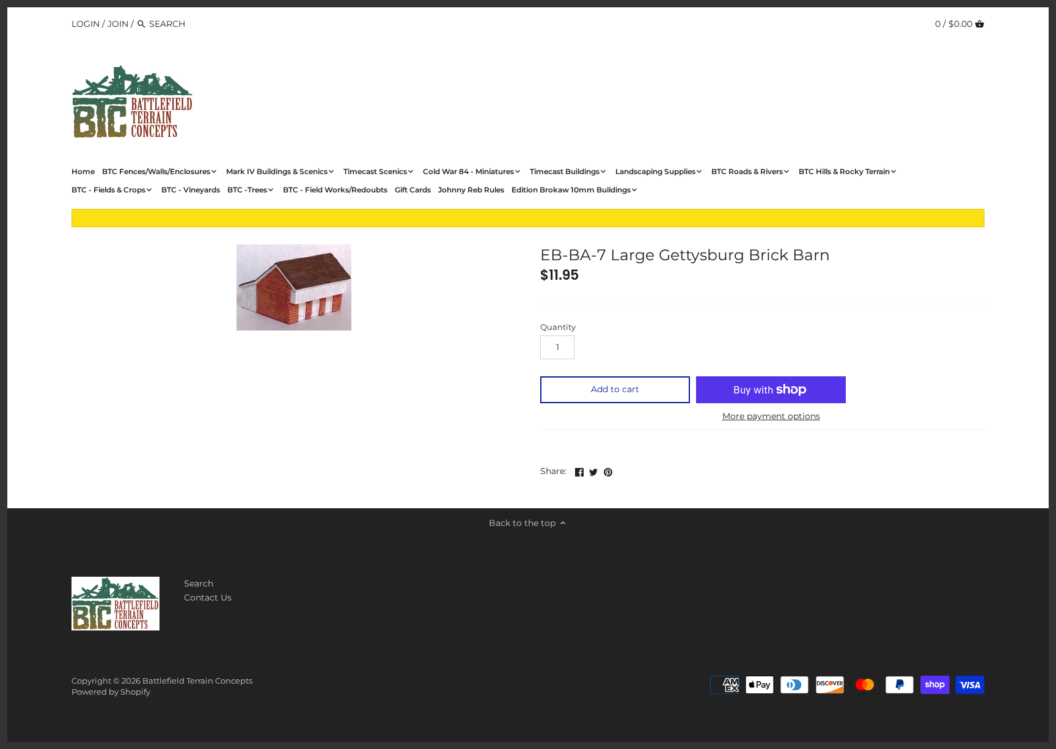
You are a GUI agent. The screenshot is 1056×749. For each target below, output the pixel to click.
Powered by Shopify (111, 691)
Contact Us (208, 597)
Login (86, 23)
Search (198, 583)
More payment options (771, 416)
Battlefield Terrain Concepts (197, 680)
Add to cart (615, 389)
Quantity (558, 327)
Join (118, 23)
